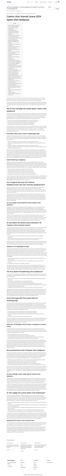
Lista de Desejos (23, 467)
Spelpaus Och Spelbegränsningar (13, 40)
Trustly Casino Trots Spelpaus (13, 69)
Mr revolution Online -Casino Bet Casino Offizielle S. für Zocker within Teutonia (13, 446)
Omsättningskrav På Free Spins (13, 74)
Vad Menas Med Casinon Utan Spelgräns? (14, 65)
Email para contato (50, 462)
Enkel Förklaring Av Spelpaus (12, 30)
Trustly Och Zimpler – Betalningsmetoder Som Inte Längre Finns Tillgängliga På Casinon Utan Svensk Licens (14, 63)
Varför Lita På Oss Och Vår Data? (13, 73)
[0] (58, 2)
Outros (35, 469)
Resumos (35, 464)
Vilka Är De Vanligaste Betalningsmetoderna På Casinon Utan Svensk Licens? (14, 93)
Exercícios (35, 465)
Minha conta (23, 462)
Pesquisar (57, 8)
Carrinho (22, 465)
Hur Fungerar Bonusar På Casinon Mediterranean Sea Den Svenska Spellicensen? (13, 33)
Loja (21, 464)
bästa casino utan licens (14, 131)
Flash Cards (35, 467)
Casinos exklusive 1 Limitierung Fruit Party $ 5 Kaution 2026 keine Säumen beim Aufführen (40, 446)
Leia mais (8, 449)
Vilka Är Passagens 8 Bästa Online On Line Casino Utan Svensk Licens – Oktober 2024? (14, 87)
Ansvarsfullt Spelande (11, 59)
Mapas (35, 462)
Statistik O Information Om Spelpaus (14, 60)
